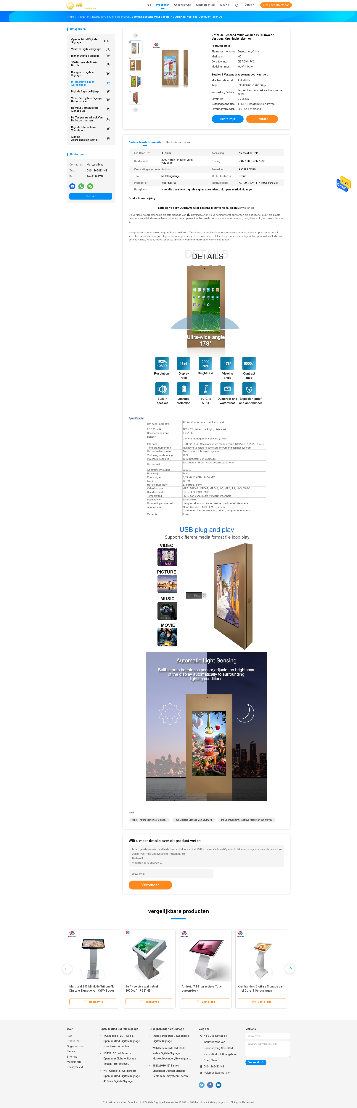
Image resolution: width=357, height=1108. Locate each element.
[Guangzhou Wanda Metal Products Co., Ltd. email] (72, 186)
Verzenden (150, 885)
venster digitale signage (90, 49)
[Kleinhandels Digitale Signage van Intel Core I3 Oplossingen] (262, 955)
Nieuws (71, 1051)
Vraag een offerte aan (276, 5)
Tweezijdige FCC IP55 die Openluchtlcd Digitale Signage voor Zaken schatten (121, 1041)
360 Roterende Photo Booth (90, 64)
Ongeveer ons (75, 1046)
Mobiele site (74, 1061)
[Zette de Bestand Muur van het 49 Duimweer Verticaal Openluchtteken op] (175, 64)
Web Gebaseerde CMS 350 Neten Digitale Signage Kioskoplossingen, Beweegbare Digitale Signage (171, 1054)
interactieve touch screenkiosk (90, 83)
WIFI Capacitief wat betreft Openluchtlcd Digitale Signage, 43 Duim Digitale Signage (121, 1076)
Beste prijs (227, 119)
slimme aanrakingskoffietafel (90, 138)
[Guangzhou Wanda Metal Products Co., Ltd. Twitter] (202, 1085)
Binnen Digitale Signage (90, 55)
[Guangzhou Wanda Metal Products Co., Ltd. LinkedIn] (219, 1085)
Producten (73, 1041)
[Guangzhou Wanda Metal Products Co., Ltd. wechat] (90, 186)
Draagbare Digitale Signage (90, 74)
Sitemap (72, 1056)
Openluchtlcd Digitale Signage (90, 41)
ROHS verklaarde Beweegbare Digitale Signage (170, 1038)
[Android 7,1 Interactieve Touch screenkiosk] (205, 955)
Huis (69, 1035)
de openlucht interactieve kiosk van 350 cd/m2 (246, 820)
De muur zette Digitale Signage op (90, 109)
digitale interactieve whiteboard (90, 129)
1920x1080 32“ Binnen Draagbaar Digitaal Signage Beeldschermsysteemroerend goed (170, 1071)
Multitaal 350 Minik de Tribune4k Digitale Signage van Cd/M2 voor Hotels (91, 990)
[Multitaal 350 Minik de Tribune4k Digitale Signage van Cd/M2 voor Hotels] (93, 955)
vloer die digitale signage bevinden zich (90, 100)
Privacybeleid (75, 1067)
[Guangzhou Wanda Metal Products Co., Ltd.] (81, 5)
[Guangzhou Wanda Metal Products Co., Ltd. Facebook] (210, 1085)
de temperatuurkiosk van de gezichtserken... (90, 119)
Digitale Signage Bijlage (90, 91)
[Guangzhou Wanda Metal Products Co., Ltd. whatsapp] (81, 186)
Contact (91, 196)
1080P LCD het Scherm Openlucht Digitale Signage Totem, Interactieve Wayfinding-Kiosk (119, 1059)
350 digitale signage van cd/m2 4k (194, 820)
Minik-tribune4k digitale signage (149, 820)
